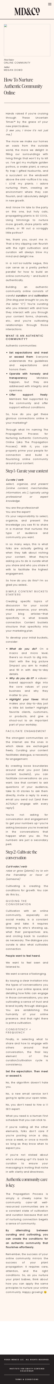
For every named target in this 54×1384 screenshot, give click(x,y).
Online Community (17, 62)
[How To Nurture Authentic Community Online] (27, 40)
